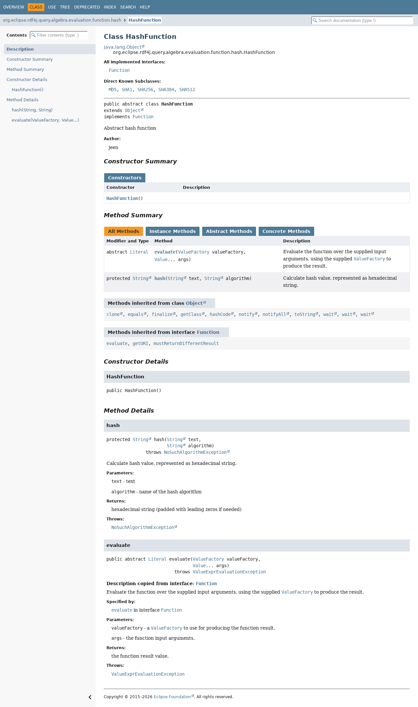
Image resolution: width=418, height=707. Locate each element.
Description (20, 49)
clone (113, 314)
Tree (65, 7)
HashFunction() (27, 89)
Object (132, 110)
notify (246, 314)
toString (304, 314)
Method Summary (25, 69)
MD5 (113, 89)
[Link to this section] (181, 161)
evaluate (164, 252)
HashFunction (145, 20)
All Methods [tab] (123, 231)
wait (328, 314)
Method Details (23, 99)
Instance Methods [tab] (173, 231)
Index (110, 7)
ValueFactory (193, 252)
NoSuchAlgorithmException (195, 452)
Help (145, 7)
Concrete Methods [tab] (286, 231)
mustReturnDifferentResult (186, 343)
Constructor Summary (30, 59)
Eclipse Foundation (172, 697)
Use (52, 7)
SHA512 (187, 89)
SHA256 (145, 89)
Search (128, 7)
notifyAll (274, 314)
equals (135, 314)
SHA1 (127, 89)
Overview (13, 7)
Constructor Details (27, 79)
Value (161, 259)
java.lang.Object (122, 47)
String (140, 278)
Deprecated (87, 7)
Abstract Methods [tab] (229, 231)
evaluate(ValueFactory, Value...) (45, 120)
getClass (191, 314)
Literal (139, 252)
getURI (140, 343)
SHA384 (166, 89)
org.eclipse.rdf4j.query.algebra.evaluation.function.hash (62, 20)
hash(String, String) (32, 109)
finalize (162, 314)
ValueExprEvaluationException (229, 571)
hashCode (220, 314)
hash (159, 278)
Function (119, 70)
